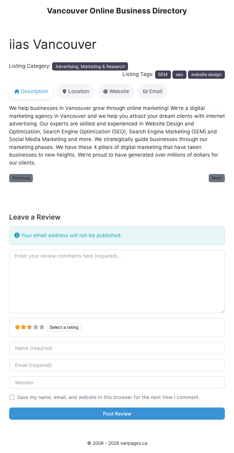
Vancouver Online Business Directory (117, 10)
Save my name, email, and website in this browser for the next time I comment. (108, 397)
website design (206, 74)
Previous (21, 177)
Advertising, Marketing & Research (90, 66)
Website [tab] (119, 91)
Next (217, 177)
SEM (163, 74)
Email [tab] (155, 91)
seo (179, 74)
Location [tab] (78, 91)
